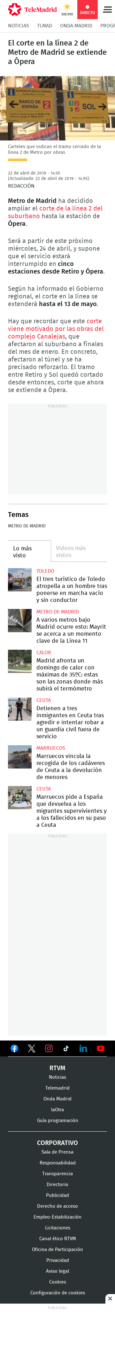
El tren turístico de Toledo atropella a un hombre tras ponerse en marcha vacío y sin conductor (20, 580)
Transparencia (57, 1173)
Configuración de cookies (57, 1293)
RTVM (57, 1068)
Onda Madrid (76, 25)
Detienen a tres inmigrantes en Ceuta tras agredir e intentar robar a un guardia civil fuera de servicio (20, 709)
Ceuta (43, 700)
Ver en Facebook (14, 1050)
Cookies (57, 1282)
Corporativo (57, 1143)
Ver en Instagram (48, 1048)
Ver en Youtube (100, 1048)
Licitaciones (57, 1228)
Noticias (18, 25)
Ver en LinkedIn (83, 1048)
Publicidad (57, 1195)
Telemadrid (57, 1088)
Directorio (57, 1184)
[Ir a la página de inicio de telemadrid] (32, 9)
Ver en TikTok (66, 1050)
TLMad (44, 25)
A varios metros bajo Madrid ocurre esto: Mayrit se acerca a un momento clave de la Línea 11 (20, 621)
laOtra (57, 1109)
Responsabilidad (58, 1163)
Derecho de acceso (57, 1206)
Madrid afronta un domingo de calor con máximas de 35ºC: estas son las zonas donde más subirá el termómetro (20, 661)
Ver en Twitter (31, 1050)
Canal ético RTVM (57, 1238)
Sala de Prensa (57, 1152)
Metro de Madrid (27, 526)
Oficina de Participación (57, 1249)
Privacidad (57, 1260)
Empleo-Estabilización (57, 1217)
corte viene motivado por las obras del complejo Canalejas (56, 329)
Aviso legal (57, 1271)
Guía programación (57, 1120)
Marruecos (50, 748)
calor (43, 652)
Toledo (45, 571)
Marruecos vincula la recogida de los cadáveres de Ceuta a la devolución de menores (20, 757)
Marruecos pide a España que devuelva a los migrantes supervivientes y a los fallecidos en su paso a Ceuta (20, 798)
